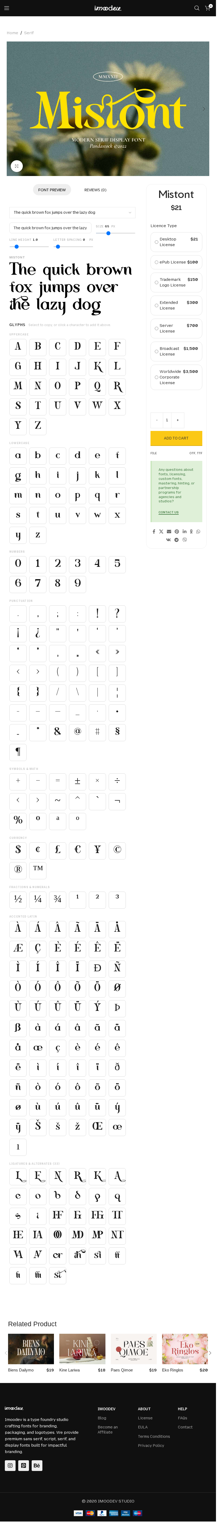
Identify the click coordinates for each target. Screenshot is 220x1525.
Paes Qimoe (122, 1370)
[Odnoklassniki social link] (191, 532)
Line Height (23, 240)
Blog (102, 1418)
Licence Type (164, 225)
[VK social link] (168, 540)
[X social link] (161, 532)
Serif (29, 32)
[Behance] (37, 1465)
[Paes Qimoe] (134, 1349)
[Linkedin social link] (184, 532)
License (145, 1418)
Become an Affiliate (108, 1429)
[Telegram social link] (177, 540)
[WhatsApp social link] (198, 532)
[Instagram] (10, 1465)
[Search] (197, 8)
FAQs (182, 1418)
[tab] (52, 189)
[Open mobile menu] (6, 8)
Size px (105, 226)
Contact (185, 1427)
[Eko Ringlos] (185, 1349)
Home (12, 32)
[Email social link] (169, 532)
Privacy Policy (151, 1445)
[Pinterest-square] (23, 1465)
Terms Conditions (154, 1436)
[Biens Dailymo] (31, 1349)
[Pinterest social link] (177, 532)
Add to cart (176, 438)
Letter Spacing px (73, 240)
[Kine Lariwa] (82, 1349)
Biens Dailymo (21, 1370)
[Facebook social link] (154, 532)
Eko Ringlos (172, 1370)
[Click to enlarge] (17, 166)
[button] (12, 109)
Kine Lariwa (69, 1370)
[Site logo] (108, 7)
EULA (143, 1427)
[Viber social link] (184, 540)
